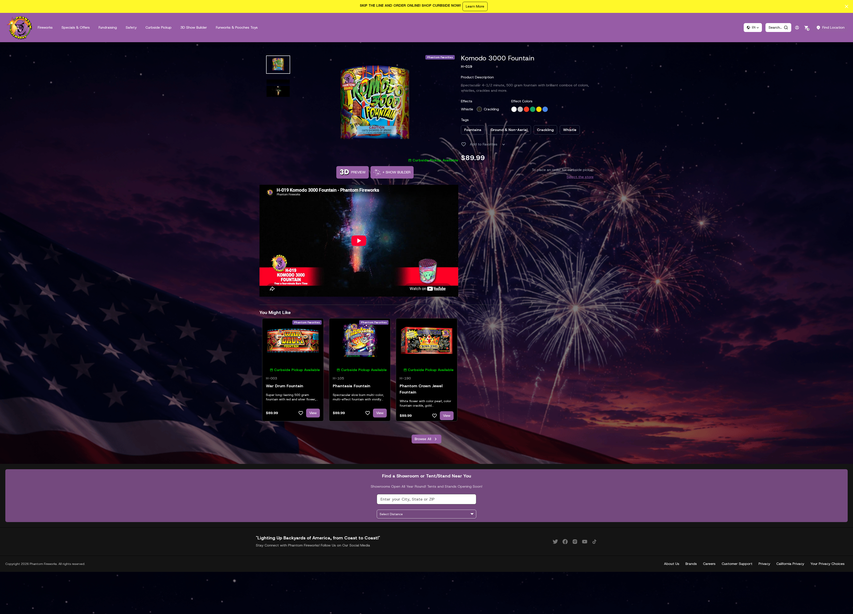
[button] (753, 27)
